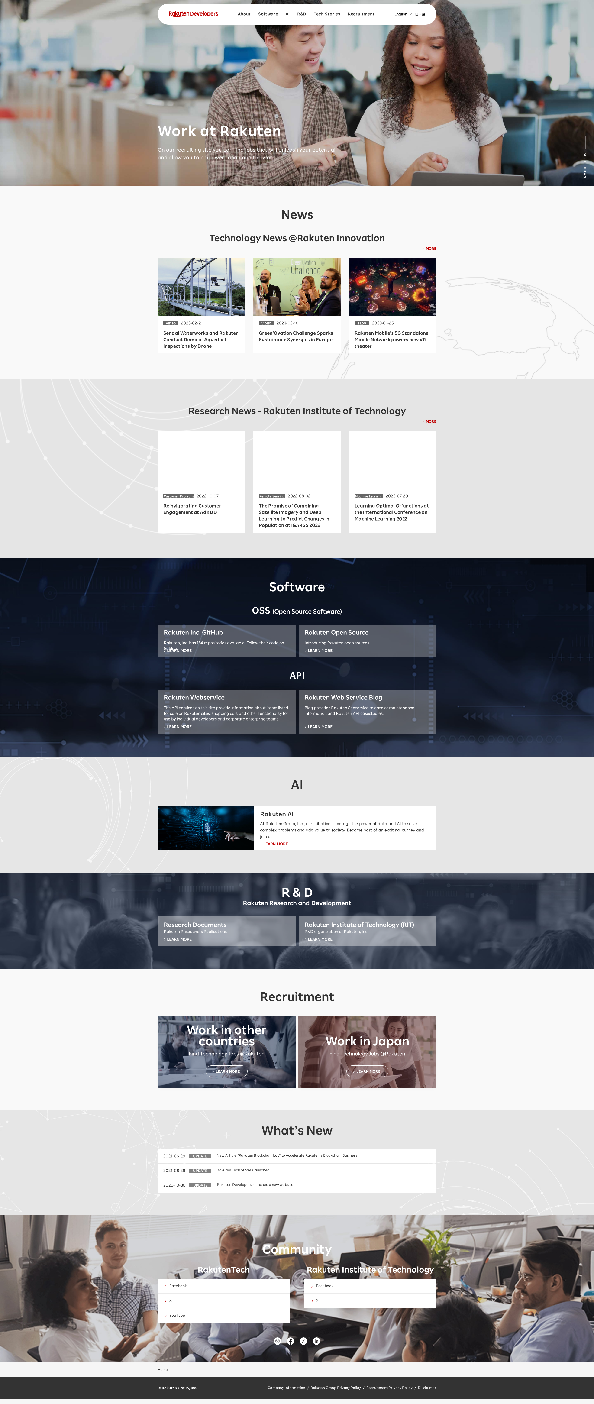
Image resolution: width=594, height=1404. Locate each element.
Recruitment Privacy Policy (389, 1387)
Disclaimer (427, 1387)
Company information (286, 1387)
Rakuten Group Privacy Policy (336, 1387)
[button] (166, 168)
